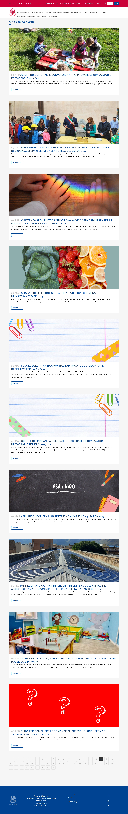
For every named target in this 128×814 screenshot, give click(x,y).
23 (27, 763)
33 (80, 763)
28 (53, 763)
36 (96, 763)
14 (85, 759)
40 (11, 767)
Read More (17, 89)
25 (37, 763)
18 (106, 759)
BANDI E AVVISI (76, 3)
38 (106, 763)
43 (27, 767)
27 (48, 763)
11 (69, 759)
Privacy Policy (72, 802)
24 (32, 763)
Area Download (73, 798)
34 (85, 763)
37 (101, 763)
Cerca (116, 3)
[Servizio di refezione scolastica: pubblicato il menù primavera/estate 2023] (64, 267)
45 (37, 767)
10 (64, 759)
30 (64, 763)
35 (91, 763)
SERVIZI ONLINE (65, 3)
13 (80, 759)
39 (112, 763)
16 (96, 759)
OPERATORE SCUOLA (52, 3)
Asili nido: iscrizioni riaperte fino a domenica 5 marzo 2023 (62, 516)
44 (32, 767)
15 (91, 759)
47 (48, 767)
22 (22, 763)
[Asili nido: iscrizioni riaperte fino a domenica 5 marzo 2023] (64, 491)
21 (16, 763)
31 (69, 763)
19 (112, 759)
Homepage (71, 794)
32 (75, 763)
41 (16, 767)
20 (11, 763)
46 (43, 767)
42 (22, 767)
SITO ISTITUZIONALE (88, 3)
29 (59, 763)
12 (75, 759)
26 (43, 763)
